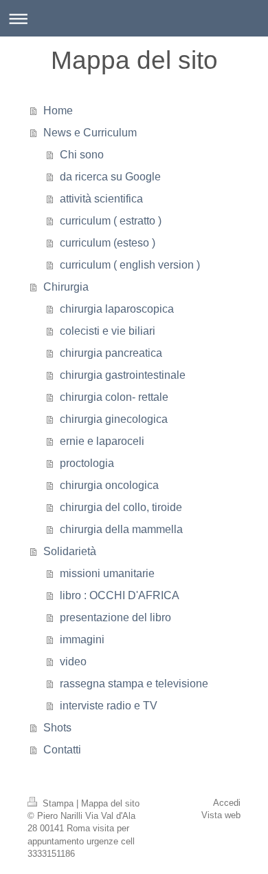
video (73, 661)
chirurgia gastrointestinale (123, 375)
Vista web (221, 815)
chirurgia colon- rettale (114, 397)
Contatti (62, 750)
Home (58, 110)
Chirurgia (66, 287)
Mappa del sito (110, 803)
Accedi (227, 803)
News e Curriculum (90, 132)
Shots (57, 727)
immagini (82, 639)
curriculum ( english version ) (130, 265)
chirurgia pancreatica (111, 353)
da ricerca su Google (110, 177)
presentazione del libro (115, 617)
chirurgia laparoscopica (117, 309)
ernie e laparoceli (102, 441)
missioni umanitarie (107, 573)
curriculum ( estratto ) (110, 221)
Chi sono (82, 154)
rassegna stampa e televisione (134, 683)
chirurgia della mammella (121, 529)
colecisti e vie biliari (107, 331)
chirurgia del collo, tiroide (121, 507)
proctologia (87, 463)
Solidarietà (69, 551)
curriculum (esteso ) (107, 243)
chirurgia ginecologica (114, 419)
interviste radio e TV (108, 705)
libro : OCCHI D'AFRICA (119, 595)
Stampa (58, 803)
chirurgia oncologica (109, 485)
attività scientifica (101, 199)
